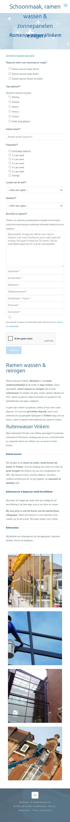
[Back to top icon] (35, 795)
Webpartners (24, 810)
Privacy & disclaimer (42, 810)
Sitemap (51, 806)
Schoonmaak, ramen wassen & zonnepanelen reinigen (35, 7)
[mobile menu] (65, 5)
